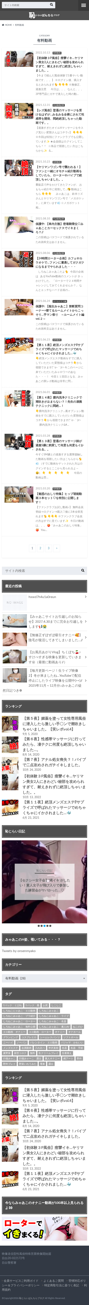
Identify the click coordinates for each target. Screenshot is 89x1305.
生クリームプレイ (48, 1053)
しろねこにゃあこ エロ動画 (19, 1011)
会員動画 (26, 1048)
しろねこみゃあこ (49, 1011)
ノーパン (21, 1042)
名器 (64, 1048)
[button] (39, 926)
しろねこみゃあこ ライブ (54, 1016)
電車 (42, 1064)
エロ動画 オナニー (14, 1032)
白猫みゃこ (9, 1058)
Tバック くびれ (12, 1005)
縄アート (68, 1058)
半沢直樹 (53, 1048)
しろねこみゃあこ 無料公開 (19, 1027)
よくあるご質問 (53, 1280)
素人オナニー (52, 1058)
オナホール (74, 1032)
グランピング (10, 1037)
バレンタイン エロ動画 (43, 1042)
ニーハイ (8, 1042)
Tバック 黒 (32, 1005)
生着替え (67, 1053)
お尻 (45, 1005)
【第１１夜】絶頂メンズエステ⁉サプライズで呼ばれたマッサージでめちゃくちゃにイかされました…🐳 (54, 807)
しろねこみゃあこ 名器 (52, 1021)
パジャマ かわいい (72, 1042)
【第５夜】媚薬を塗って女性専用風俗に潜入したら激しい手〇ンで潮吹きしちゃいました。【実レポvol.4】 (54, 724)
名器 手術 (77, 1048)
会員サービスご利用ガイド (21, 1280)
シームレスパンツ (50, 1037)
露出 (50, 1064)
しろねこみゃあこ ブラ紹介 (19, 1016)
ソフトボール (70, 1037)
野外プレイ (9, 1064)
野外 (79, 1058)
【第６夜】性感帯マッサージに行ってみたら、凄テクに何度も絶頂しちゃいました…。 (54, 744)
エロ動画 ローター (40, 1032)
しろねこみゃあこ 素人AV (54, 1027)
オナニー (60, 1032)
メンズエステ (10, 1048)
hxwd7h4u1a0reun (42, 597)
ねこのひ (78, 1027)
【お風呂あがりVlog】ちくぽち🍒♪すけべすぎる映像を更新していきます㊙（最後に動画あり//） (55, 657)
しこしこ (56, 1005)
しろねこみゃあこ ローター (19, 1021)
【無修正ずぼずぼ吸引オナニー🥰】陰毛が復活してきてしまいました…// (56, 638)
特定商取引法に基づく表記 (61, 1285)
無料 (32, 1053)
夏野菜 (7, 1053)
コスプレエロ (29, 1037)
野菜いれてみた (27, 1064)
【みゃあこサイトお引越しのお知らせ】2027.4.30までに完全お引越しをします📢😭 (56, 621)
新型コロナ (20, 1053)
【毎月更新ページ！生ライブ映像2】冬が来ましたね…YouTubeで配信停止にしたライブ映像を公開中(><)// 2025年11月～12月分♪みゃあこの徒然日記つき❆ (44, 680)
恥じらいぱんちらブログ (31, 1298)
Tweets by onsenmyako (19, 951)
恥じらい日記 (44, 868)
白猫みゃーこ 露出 (30, 1058)
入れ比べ (40, 1048)
